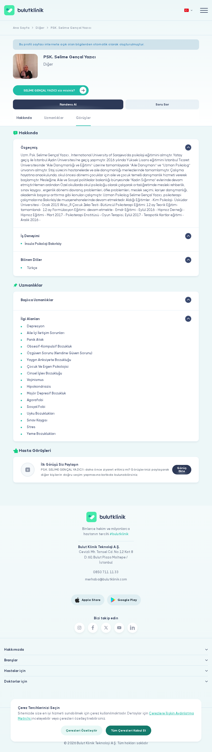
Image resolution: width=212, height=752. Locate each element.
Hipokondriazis (39, 386)
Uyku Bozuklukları (41, 413)
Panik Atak (35, 340)
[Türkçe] (188, 10)
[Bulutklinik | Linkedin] (132, 628)
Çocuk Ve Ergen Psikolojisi (48, 366)
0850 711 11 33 (106, 572)
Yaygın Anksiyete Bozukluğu (49, 360)
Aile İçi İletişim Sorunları (45, 333)
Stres (31, 427)
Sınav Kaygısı (37, 420)
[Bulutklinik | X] (106, 628)
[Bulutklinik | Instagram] (79, 628)
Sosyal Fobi (36, 407)
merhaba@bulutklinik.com (106, 579)
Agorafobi (35, 400)
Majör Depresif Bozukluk (46, 393)
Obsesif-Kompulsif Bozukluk (49, 346)
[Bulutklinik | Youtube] (119, 628)
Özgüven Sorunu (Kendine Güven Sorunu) (59, 353)
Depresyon (35, 326)
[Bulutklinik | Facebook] (93, 628)
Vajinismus (35, 380)
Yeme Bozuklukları (41, 434)
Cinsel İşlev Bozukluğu (44, 373)
